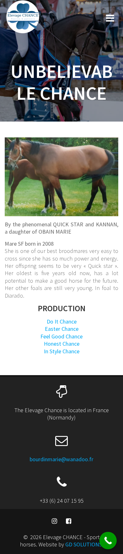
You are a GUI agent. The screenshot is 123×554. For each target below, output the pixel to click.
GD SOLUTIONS (83, 544)
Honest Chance (61, 343)
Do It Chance (62, 321)
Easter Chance (62, 328)
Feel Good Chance (61, 336)
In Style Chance (61, 351)
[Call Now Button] (108, 540)
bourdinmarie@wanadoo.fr (61, 459)
